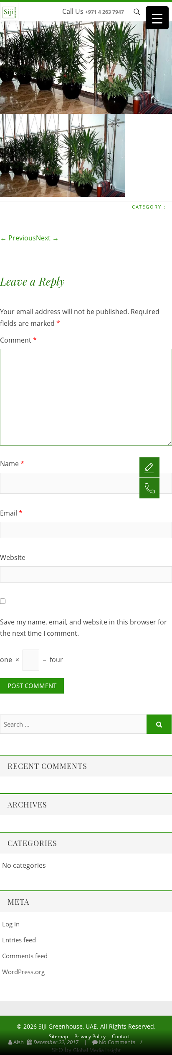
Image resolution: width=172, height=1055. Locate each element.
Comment (18, 340)
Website (12, 557)
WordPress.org (23, 971)
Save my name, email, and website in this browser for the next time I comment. (83, 627)
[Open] (149, 467)
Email (11, 513)
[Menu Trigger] (157, 17)
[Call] (149, 488)
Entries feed (19, 940)
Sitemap (58, 1036)
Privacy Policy (90, 1036)
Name (12, 463)
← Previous (18, 237)
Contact (121, 1036)
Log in (11, 924)
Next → (47, 237)
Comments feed (25, 956)
